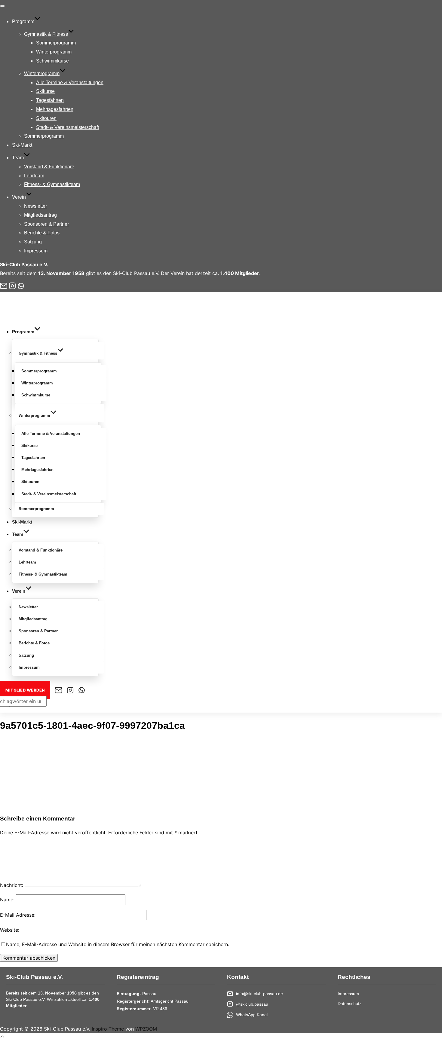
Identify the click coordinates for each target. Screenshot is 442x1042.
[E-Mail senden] (3, 285)
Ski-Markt (22, 145)
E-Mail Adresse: (17, 915)
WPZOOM (146, 1029)
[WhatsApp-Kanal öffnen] (20, 286)
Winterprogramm (54, 51)
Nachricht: (11, 885)
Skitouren (46, 118)
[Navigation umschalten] (2, 6)
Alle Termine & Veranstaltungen (69, 82)
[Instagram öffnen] (12, 285)
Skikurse (45, 91)
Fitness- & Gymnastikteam (52, 184)
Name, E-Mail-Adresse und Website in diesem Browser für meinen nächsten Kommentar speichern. (117, 944)
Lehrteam (34, 175)
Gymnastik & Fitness (46, 34)
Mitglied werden (25, 690)
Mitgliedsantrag (40, 215)
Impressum (36, 250)
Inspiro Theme (108, 1029)
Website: (9, 930)
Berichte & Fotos (42, 232)
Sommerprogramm (56, 42)
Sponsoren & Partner (46, 224)
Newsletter (35, 206)
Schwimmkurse (52, 60)
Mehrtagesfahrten (54, 109)
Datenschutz (349, 1003)
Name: (7, 900)
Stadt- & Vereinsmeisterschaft (67, 127)
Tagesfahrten (50, 100)
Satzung (33, 241)
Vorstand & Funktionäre (49, 166)
